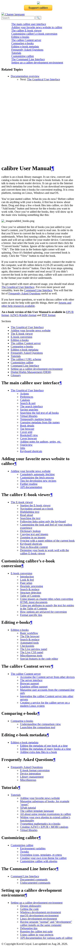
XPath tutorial (28, 807)
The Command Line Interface (28, 59)
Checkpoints (27, 645)
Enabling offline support (33, 686)
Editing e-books (20, 36)
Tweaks (24, 851)
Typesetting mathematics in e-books (40, 823)
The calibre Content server (26, 40)
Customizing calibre (22, 56)
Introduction (27, 576)
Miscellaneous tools (31, 655)
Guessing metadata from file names (40, 422)
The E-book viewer (22, 333)
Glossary (16, 375)
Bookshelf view (29, 435)
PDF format (48, 315)
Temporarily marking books (35, 419)
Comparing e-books (22, 43)
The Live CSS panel (31, 652)
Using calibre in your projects (36, 934)
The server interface (31, 680)
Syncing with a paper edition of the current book (47, 540)
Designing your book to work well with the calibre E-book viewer (44, 552)
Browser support (29, 683)
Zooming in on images (32, 537)
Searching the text (30, 518)
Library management (32, 776)
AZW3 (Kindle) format (23, 315)
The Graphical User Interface (43, 79)
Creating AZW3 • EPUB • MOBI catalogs (44, 826)
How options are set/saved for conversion (43, 611)
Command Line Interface (25, 365)
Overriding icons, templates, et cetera (41, 854)
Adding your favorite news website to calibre (36, 27)
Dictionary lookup (30, 531)
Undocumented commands (35, 882)
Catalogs (25, 399)
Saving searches (29, 409)
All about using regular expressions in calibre (45, 814)
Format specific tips (31, 614)
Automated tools (29, 642)
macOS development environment (39, 915)
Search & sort (27, 403)
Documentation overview (25, 76)
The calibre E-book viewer (26, 30)
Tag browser (27, 428)
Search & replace (29, 589)
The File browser (29, 636)
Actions (24, 393)
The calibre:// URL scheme (26, 359)
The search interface (31, 406)
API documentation (31, 487)
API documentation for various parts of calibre (46, 937)
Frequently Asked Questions (27, 49)
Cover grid (26, 431)
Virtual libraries (28, 415)
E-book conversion (21, 336)
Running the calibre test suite (36, 931)
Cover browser (28, 438)
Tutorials (16, 52)
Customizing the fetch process (37, 477)
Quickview (26, 444)
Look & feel (27, 579)
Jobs (22, 447)
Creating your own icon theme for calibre (43, 858)
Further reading (28, 483)
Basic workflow (29, 633)
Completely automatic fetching (37, 474)
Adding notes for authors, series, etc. (40, 441)
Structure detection (30, 592)
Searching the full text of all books (39, 412)
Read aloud (26, 515)
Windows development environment (40, 912)
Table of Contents (30, 595)
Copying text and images (34, 534)
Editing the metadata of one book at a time (44, 745)
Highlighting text (29, 511)
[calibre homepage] (38, 3)
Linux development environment (38, 918)
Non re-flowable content (34, 547)
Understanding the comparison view (40, 724)
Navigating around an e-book (36, 508)
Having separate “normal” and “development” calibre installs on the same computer (46, 923)
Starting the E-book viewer (35, 505)
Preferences (26, 396)
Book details (27, 425)
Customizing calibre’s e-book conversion (34, 33)
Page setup (26, 582)
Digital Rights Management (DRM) (31, 372)
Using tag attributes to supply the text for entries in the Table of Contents (47, 607)
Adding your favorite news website (30, 330)
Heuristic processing (31, 586)
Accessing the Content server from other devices (47, 677)
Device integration (30, 773)
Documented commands (33, 879)
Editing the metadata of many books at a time (45, 748)
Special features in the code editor (39, 658)
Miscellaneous (28, 779)
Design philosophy (30, 905)
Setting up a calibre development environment (37, 62)
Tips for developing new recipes (38, 480)
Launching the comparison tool (37, 727)
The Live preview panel (33, 649)
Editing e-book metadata (25, 46)
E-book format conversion (35, 770)
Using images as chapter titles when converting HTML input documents (46, 600)
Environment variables (32, 848)
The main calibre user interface (28, 24)
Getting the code (29, 909)
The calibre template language (37, 810)
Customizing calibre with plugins (38, 861)
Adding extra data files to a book (38, 752)
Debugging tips (28, 928)
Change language (14, 14)
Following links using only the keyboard (43, 521)
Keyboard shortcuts (31, 451)
